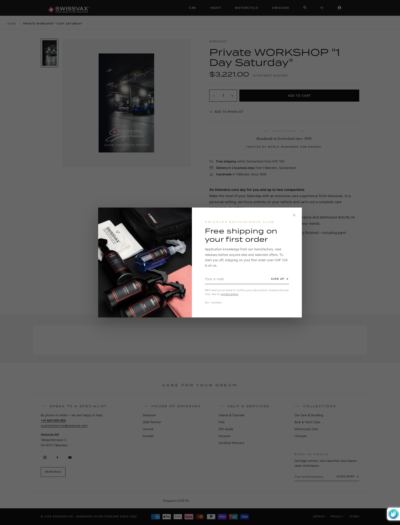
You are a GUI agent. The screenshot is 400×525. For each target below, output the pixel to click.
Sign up (277, 278)
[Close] (294, 215)
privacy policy (229, 294)
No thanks (213, 302)
